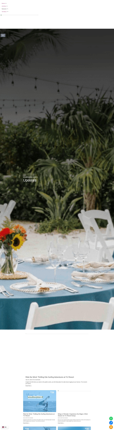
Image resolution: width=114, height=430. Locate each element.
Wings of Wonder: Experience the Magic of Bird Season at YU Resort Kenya (73, 415)
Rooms (3, 3)
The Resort (4, 11)
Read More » (29, 385)
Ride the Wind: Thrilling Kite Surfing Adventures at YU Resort (50, 377)
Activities (4, 6)
